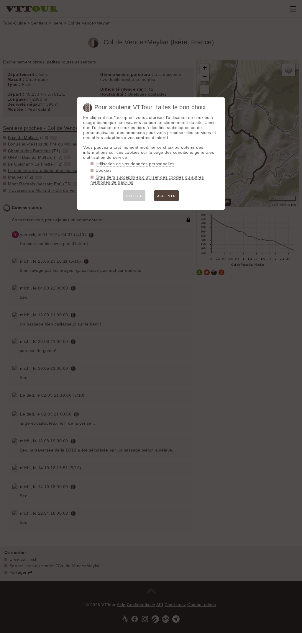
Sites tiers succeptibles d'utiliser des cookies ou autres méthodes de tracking (147, 179)
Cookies (103, 170)
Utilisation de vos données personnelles (135, 163)
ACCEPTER (166, 196)
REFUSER (134, 196)
